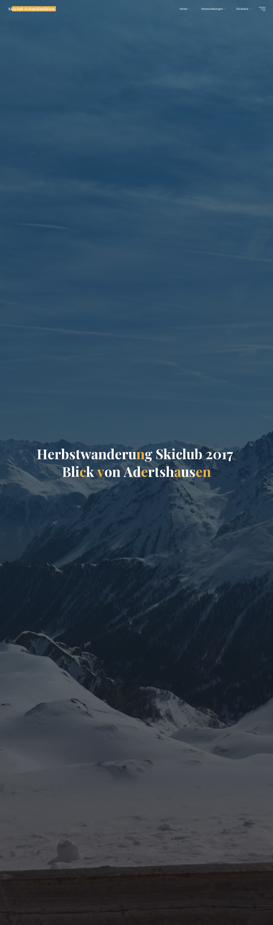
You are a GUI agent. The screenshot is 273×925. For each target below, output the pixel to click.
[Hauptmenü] (262, 9)
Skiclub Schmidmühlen (32, 8)
